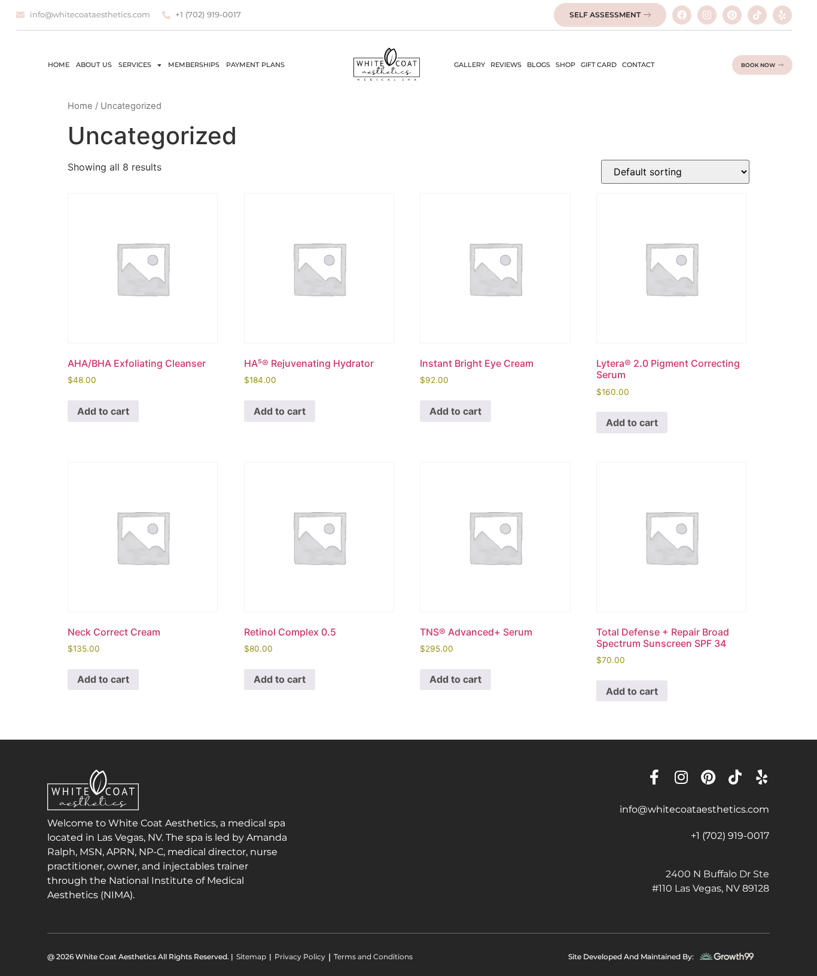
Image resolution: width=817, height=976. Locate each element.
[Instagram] (707, 15)
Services (134, 64)
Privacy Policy (300, 956)
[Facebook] (681, 15)
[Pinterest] (732, 15)
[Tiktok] (757, 15)
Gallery (469, 64)
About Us (94, 64)
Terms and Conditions (373, 956)
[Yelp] (782, 15)
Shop (565, 64)
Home (58, 64)
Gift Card (599, 64)
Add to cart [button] (103, 411)
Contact (638, 64)
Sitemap (251, 956)
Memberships (194, 64)
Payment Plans (255, 64)
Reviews (506, 64)
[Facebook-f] (654, 777)
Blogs (538, 64)
